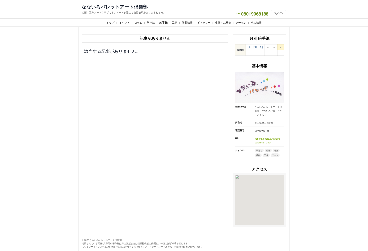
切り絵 (151, 22)
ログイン (278, 13)
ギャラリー (204, 22)
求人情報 (256, 22)
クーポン (241, 22)
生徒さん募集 (223, 22)
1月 (249, 47)
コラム (138, 22)
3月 (261, 47)
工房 (174, 22)
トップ (110, 22)
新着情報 (187, 22)
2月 (255, 47)
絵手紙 (163, 22)
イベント (124, 22)
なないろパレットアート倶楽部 (115, 6)
